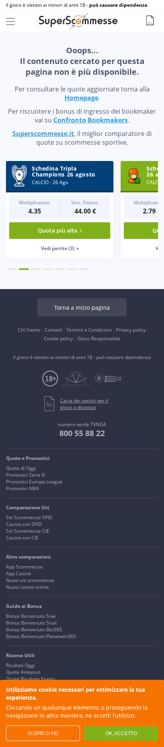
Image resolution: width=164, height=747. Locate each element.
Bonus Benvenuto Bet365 (34, 629)
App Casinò (18, 573)
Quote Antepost (23, 672)
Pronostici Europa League (34, 481)
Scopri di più (43, 733)
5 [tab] (59, 269)
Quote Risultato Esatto (30, 678)
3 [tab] (36, 269)
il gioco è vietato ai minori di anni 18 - (76, 5)
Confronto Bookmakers (90, 120)
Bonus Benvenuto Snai (31, 616)
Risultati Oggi (20, 665)
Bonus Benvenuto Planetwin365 (41, 636)
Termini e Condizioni (88, 329)
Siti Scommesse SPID (29, 517)
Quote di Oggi (21, 468)
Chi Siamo (29, 329)
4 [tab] (48, 269)
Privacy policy (131, 329)
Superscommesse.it (43, 133)
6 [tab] (71, 269)
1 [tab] (12, 269)
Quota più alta (57, 230)
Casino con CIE (22, 537)
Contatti (53, 329)
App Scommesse (24, 566)
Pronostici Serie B (25, 474)
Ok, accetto (121, 733)
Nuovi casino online (27, 587)
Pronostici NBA (22, 488)
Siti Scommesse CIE (27, 531)
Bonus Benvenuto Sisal (31, 622)
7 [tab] (83, 269)
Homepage (81, 97)
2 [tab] (24, 269)
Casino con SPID (24, 524)
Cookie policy (58, 338)
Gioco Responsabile (99, 338)
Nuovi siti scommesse (30, 580)
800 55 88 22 (82, 433)
